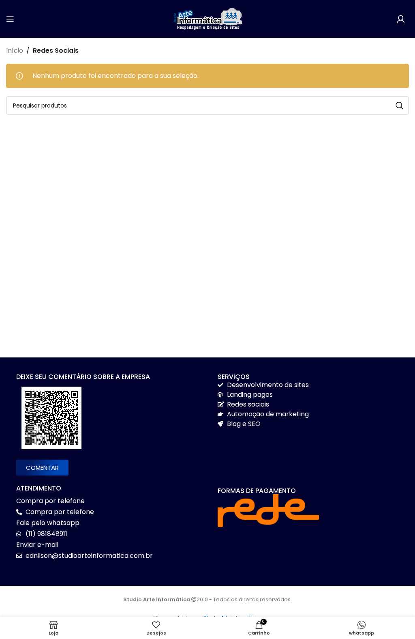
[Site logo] (207, 18)
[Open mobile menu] (10, 19)
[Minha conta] (401, 19)
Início (14, 50)
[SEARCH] (399, 105)
